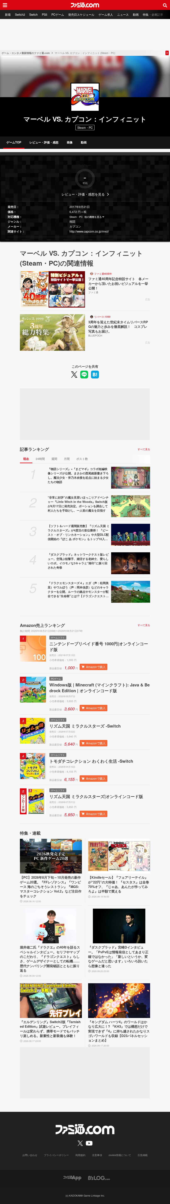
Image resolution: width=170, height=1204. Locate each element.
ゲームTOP (13, 142)
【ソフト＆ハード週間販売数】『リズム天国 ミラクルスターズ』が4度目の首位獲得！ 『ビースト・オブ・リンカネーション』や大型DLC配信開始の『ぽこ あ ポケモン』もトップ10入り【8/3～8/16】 (78, 532)
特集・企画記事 (153, 14)
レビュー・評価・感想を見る (83, 194)
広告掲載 (143, 1155)
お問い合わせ (29, 1155)
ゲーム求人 (105, 14)
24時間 (40, 459)
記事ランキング (34, 449)
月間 (67, 459)
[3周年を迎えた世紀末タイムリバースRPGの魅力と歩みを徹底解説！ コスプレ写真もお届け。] (52, 332)
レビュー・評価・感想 (43, 142)
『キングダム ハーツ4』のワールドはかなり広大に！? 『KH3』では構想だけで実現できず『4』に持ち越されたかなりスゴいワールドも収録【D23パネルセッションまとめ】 (119, 1031)
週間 (54, 459)
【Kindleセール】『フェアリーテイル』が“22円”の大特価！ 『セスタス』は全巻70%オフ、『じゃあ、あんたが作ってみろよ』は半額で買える (118, 884)
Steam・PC (76, 216)
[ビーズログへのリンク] (99, 1177)
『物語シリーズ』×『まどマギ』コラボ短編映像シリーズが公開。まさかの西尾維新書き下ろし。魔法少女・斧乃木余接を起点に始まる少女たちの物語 (78, 475)
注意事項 (97, 1155)
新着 (8, 14)
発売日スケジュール (81, 14)
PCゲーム (57, 14)
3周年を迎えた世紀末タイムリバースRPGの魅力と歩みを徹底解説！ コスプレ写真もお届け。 (118, 327)
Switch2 (20, 14)
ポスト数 (82, 459)
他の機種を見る (93, 216)
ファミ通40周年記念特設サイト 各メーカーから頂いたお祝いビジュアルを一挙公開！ (118, 283)
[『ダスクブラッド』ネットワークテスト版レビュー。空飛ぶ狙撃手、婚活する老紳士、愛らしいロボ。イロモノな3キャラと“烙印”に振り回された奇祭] (130, 563)
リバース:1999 (102, 316)
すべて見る (144, 449)
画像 (70, 142)
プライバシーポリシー (56, 1155)
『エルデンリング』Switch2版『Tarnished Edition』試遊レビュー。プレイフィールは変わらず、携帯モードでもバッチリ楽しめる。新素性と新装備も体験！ (50, 1029)
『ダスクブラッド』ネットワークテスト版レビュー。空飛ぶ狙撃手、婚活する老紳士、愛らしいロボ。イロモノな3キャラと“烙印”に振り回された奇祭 (78, 560)
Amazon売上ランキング (42, 625)
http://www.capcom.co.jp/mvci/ (89, 231)
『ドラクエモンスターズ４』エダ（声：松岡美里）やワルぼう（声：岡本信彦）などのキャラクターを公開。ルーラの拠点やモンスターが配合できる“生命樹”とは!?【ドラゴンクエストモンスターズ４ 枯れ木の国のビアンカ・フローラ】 (78, 589)
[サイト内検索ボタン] (165, 5)
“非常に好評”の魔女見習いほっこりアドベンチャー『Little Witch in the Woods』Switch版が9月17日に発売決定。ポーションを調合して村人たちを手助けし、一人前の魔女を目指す (78, 503)
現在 (26, 459)
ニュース (123, 14)
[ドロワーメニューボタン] (5, 5)
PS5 (44, 14)
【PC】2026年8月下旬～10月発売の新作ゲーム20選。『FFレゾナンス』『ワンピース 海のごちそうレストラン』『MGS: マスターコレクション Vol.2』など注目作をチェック (50, 886)
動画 (136, 14)
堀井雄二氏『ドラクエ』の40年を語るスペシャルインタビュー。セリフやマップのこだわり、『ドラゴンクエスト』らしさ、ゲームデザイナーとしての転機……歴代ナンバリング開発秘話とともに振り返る (50, 959)
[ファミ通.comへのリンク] (85, 4)
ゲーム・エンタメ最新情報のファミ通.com (26, 53)
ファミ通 (93, 292)
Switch (33, 14)
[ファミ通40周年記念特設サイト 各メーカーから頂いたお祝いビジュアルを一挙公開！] (52, 289)
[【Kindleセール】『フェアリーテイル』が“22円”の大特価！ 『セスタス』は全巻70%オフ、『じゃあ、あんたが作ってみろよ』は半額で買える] (119, 856)
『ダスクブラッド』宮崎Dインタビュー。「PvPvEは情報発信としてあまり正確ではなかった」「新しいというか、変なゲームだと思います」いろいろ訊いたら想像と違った (118, 956)
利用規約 (80, 1155)
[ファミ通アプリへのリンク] (72, 1177)
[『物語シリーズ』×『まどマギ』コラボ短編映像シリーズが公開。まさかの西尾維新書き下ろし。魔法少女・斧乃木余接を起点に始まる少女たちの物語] (130, 478)
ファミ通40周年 (103, 273)
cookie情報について (120, 1155)
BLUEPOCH (95, 335)
